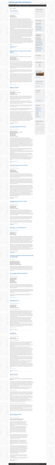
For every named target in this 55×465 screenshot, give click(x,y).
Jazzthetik (37, 113)
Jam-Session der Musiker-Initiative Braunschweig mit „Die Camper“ (21, 256)
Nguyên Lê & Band (14, 87)
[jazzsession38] (40, 95)
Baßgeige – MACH (38, 38)
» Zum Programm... (38, 86)
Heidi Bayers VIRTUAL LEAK (39, 30)
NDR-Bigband (13, 333)
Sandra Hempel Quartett (16, 414)
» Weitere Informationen (13, 84)
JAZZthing (37, 114)
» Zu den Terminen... (38, 100)
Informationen (19, 5)
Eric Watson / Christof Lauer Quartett (19, 165)
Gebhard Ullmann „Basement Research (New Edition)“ (20, 51)
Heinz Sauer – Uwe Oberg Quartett (18, 227)
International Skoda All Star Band (18, 126)
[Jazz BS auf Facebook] (40, 65)
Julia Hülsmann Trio (14, 300)
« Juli (36, 132)
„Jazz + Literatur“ (14, 10)
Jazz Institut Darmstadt (38, 111)
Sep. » (41, 132)
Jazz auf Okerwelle (38, 109)
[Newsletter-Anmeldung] (40, 14)
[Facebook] (45, 5)
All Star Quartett (14, 374)
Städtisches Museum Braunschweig (14, 13)
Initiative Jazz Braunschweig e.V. (20, 2)
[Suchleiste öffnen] (44, 5)
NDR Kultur (37, 115)
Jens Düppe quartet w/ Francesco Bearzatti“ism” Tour (38, 25)
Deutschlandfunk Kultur (39, 108)
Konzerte (10, 5)
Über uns (24, 5)
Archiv (13, 5)
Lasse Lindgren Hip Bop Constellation (19, 273)
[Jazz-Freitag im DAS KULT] (40, 84)
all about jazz (37, 107)
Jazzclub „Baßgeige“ (12, 259)
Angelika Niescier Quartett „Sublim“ (18, 201)
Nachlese (16, 5)
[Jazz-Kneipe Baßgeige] (40, 75)
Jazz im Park (37, 110)
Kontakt (27, 5)
